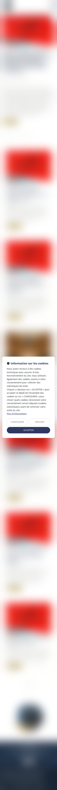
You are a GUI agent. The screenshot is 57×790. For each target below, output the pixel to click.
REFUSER (39, 421)
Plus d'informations (17, 413)
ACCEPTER (28, 430)
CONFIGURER (17, 421)
